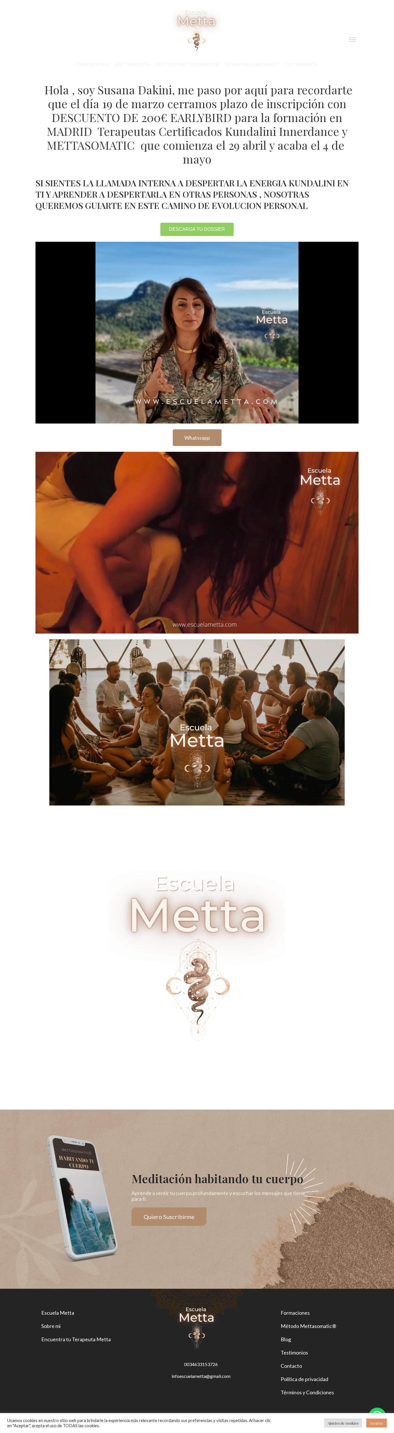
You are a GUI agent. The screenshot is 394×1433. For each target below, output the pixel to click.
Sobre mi (51, 1326)
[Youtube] (207, 1392)
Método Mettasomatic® (187, 64)
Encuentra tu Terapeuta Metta (76, 1339)
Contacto (291, 1366)
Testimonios (301, 64)
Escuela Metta (57, 1313)
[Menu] (352, 39)
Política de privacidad (304, 1379)
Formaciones (92, 64)
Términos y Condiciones (307, 1392)
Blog (286, 1339)
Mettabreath (132, 64)
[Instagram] (186, 1392)
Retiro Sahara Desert (252, 64)
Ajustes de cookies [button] (343, 1423)
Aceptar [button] (376, 1423)
